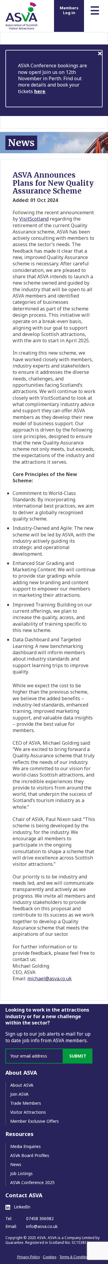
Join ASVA (19, 1094)
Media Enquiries (25, 1146)
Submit (77, 1056)
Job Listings (21, 1173)
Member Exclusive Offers (34, 1121)
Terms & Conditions (75, 1257)
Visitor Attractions (28, 1112)
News (15, 1164)
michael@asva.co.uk (49, 978)
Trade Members (25, 1103)
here (39, 91)
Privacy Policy (28, 1257)
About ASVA (21, 1085)
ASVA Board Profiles (29, 1155)
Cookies (49, 1257)
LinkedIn (21, 1207)
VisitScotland (34, 218)
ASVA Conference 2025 (32, 1182)
